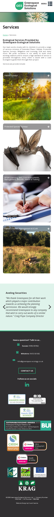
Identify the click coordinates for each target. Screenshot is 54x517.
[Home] (27, 11)
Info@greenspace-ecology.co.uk (30, 361)
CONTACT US (27, 370)
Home (5, 35)
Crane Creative (33, 503)
